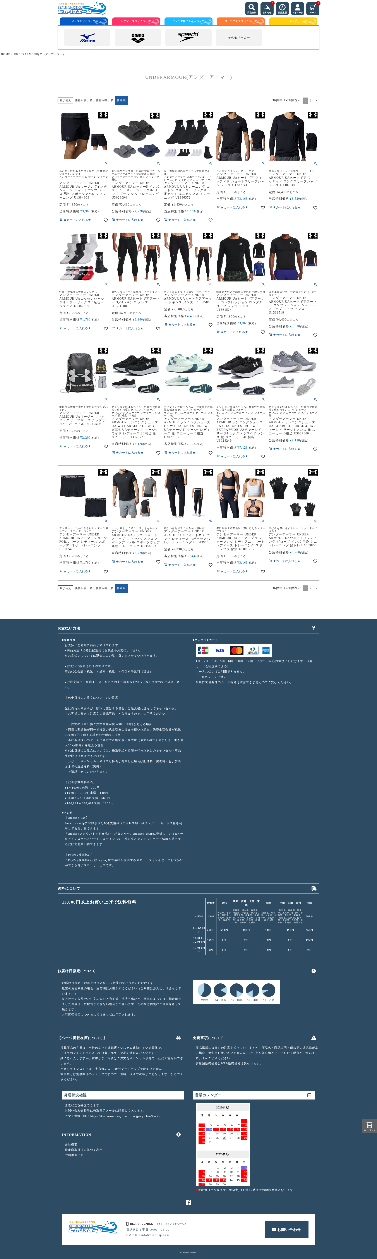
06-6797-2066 (141, 1224)
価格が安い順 (84, 100)
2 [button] (311, 100)
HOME (5, 54)
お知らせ (268, 8)
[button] (316, 100)
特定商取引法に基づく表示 (84, 1149)
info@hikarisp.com (155, 1235)
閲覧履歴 (282, 12)
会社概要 (71, 1144)
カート (314, 8)
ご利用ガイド (74, 1155)
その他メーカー (239, 37)
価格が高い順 (104, 100)
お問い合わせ (289, 1229)
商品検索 (251, 12)
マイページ (297, 12)
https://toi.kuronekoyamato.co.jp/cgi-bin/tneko (125, 1116)
